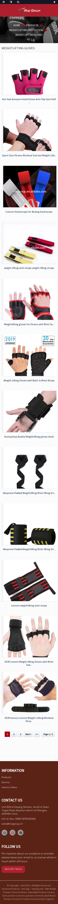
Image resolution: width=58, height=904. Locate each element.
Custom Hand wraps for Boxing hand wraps (29, 211)
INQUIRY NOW (13, 869)
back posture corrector (14, 895)
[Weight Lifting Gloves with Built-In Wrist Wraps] (29, 355)
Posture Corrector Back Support (38, 899)
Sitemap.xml (37, 888)
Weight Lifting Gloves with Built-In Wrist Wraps (29, 380)
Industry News (9, 787)
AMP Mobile (50, 888)
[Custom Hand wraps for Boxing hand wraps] (29, 186)
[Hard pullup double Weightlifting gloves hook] (29, 411)
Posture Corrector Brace (15, 892)
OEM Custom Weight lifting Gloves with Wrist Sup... (29, 663)
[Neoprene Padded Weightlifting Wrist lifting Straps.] (29, 468)
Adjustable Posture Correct (41, 892)
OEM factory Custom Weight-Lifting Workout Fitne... (29, 719)
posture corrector (35, 895)
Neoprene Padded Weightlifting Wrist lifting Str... (29, 493)
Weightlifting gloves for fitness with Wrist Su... (29, 324)
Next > (28, 734)
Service (6, 782)
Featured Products (11, 888)
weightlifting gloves (29, 34)
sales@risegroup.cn (12, 824)
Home (16, 25)
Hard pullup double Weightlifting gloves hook (29, 436)
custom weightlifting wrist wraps (29, 605)
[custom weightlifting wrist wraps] (29, 580)
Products (32, 25)
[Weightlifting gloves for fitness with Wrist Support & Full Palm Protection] (29, 299)
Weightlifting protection (26, 30)
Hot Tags (26, 888)
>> (37, 734)
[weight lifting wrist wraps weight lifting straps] (29, 242)
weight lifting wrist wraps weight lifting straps (29, 267)
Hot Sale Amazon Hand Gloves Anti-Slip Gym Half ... (29, 101)
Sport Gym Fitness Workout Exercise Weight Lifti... (29, 155)
